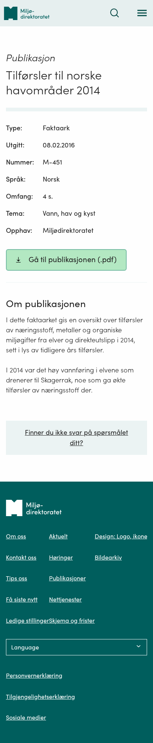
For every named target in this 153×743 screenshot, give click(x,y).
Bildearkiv (108, 557)
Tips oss (16, 578)
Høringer (61, 557)
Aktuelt (58, 536)
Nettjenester (65, 599)
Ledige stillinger (27, 620)
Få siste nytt (22, 599)
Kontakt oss (21, 557)
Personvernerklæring (34, 675)
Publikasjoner (67, 578)
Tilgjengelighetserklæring (40, 696)
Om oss (16, 536)
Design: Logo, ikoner (122, 536)
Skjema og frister (72, 620)
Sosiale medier (26, 717)
